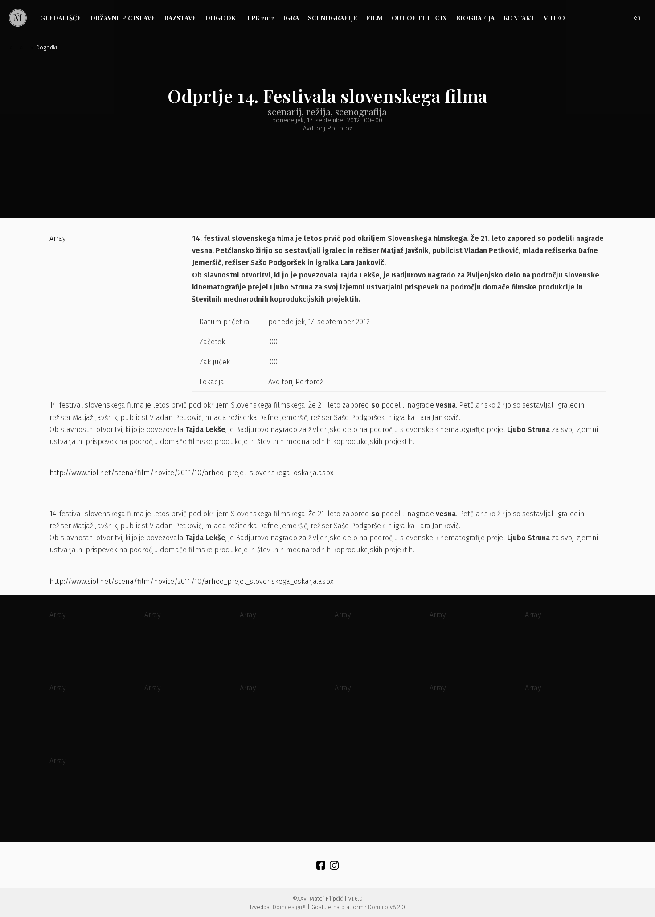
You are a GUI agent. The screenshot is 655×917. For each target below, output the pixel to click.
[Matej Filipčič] (18, 18)
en (637, 17)
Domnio (378, 907)
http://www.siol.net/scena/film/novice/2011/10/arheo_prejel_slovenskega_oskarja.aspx (191, 473)
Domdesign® (289, 907)
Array (57, 238)
